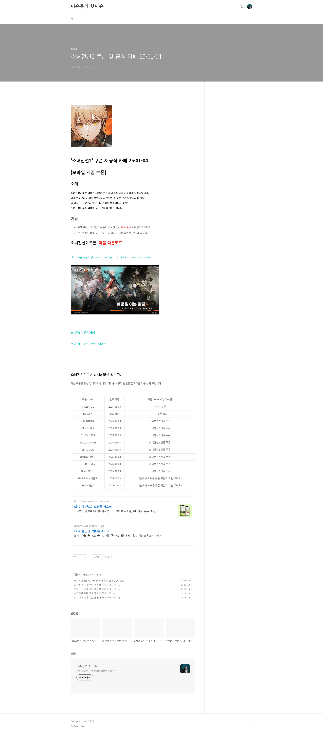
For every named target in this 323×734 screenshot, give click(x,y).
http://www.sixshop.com (88, 501)
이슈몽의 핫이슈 (87, 6)
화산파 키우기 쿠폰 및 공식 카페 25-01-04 (95, 584)
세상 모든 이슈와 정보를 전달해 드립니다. (96, 670)
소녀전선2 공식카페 (83, 332)
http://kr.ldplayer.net (86, 525)
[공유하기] (81, 557)
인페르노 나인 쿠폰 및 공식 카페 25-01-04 (95, 589)
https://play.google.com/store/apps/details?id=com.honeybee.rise (111, 257)
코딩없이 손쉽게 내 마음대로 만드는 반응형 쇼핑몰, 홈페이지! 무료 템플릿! (116, 511)
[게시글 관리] (85, 557)
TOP (249, 722)
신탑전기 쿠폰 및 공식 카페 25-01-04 (92, 593)
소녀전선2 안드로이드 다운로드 (90, 343)
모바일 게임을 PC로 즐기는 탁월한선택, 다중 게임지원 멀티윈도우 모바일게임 (118, 535)
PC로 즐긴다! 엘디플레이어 (91, 531)
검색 (241, 6)
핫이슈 (78, 574)
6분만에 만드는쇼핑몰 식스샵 (93, 506)
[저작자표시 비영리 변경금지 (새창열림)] (107, 557)
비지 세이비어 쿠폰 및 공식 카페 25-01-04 (95, 597)
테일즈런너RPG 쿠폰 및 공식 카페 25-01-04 (96, 580)
